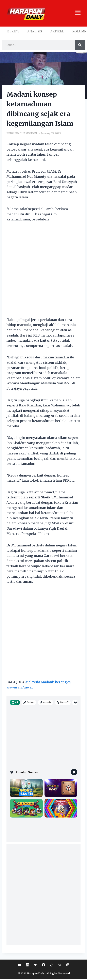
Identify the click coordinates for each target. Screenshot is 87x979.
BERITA (13, 31)
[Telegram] (59, 965)
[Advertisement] (43, 272)
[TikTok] (51, 965)
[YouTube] (19, 965)
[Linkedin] (68, 965)
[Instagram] (27, 965)
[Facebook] (43, 965)
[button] (75, 13)
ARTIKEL (57, 31)
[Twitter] (35, 965)
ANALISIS (34, 31)
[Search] (80, 45)
